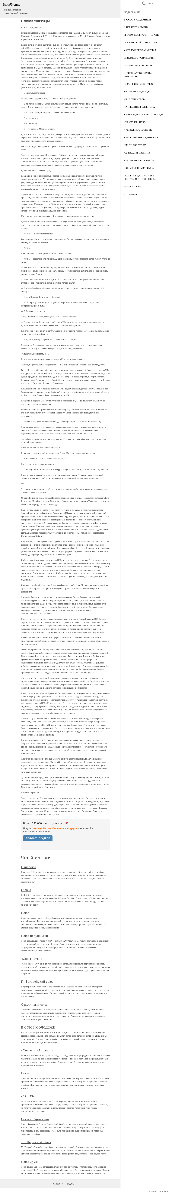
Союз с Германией (35, 1119)
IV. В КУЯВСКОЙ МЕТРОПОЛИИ (140, 42)
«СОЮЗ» (28, 1096)
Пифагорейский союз (37, 981)
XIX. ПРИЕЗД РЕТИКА (135, 145)
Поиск (147, 3)
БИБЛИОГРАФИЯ (132, 186)
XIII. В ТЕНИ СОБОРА (135, 99)
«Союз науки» (32, 958)
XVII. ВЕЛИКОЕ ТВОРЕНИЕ (138, 129)
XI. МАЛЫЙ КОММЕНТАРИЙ (139, 83)
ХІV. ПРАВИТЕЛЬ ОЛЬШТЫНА (139, 106)
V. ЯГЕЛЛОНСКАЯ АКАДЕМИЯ (140, 50)
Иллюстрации (130, 194)
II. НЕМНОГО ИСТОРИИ (136, 27)
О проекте (58, 1184)
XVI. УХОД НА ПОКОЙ (135, 122)
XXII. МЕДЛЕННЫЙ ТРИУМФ (139, 167)
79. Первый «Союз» (36, 1142)
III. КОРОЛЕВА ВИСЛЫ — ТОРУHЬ (141, 34)
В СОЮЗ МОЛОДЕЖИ (38, 1027)
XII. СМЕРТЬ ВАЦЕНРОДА (137, 91)
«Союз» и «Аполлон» (37, 1050)
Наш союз (28, 867)
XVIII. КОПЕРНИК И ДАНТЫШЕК (141, 137)
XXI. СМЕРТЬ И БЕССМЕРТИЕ (139, 160)
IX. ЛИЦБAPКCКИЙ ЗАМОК (138, 65)
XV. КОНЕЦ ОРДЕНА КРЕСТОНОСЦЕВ (144, 114)
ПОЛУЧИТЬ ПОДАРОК (38, 838)
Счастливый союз (34, 1004)
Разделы (70, 1184)
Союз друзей (30, 1161)
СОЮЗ (26, 890)
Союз (25, 912)
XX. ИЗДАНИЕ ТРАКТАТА (137, 152)
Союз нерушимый (34, 935)
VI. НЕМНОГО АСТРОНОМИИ (139, 57)
